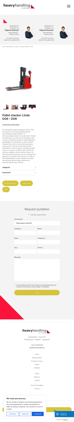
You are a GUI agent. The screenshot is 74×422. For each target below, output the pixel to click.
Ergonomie (6, 172)
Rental (37, 364)
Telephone (41, 238)
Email (16, 238)
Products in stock (37, 361)
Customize (12, 414)
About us (37, 377)
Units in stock (26, 183)
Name (39, 228)
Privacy (37, 389)
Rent (6, 189)
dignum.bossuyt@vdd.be (12, 40)
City (16, 247)
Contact (37, 380)
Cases (37, 373)
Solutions (37, 368)
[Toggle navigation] (69, 6)
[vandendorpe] (19, 6)
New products (10, 46)
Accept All (37, 414)
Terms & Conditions (37, 385)
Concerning (18, 219)
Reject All (25, 414)
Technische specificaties (10, 124)
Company (18, 228)
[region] (25, 406)
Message (17, 257)
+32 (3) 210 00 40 (37, 345)
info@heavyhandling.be (37, 347)
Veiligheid (6, 167)
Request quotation (10, 183)
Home (3, 46)
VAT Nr (40, 247)
